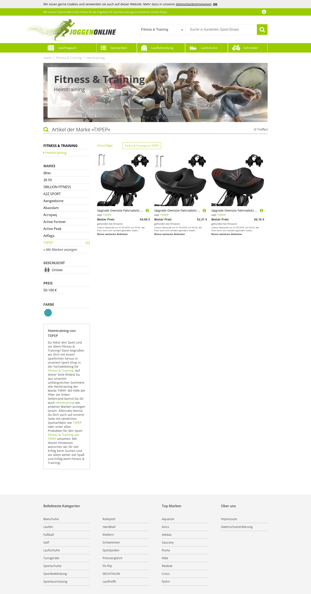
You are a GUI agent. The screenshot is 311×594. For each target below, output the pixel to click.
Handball (109, 527)
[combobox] (162, 29)
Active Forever (54, 221)
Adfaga (48, 235)
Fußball (48, 535)
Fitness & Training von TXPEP (142, 145)
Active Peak (52, 228)
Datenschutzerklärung (237, 527)
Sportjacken (111, 550)
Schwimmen (111, 542)
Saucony (168, 542)
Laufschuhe (209, 48)
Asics (165, 527)
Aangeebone (53, 200)
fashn (166, 581)
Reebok (167, 566)
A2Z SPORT (52, 194)
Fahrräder (251, 48)
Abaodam (51, 207)
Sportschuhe (52, 566)
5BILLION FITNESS (57, 187)
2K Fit (47, 180)
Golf (46, 542)
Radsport (109, 519)
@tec (47, 173)
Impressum (229, 519)
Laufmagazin (67, 48)
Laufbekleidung (162, 48)
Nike (165, 558)
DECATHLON (111, 574)
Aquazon (168, 519)
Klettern (108, 535)
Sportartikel (118, 48)
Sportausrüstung (55, 581)
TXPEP (48, 242)
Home (47, 58)
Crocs (166, 574)
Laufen (48, 527)
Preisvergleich (112, 558)
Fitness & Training (69, 58)
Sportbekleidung (55, 574)
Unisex (57, 270)
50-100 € (50, 290)
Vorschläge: (105, 145)
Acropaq (50, 214)
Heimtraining (95, 58)
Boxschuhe (51, 519)
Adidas (167, 535)
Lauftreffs (109, 581)
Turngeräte (51, 558)
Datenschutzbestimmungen (193, 4)
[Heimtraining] (88, 243)
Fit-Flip (107, 566)
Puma (166, 550)
